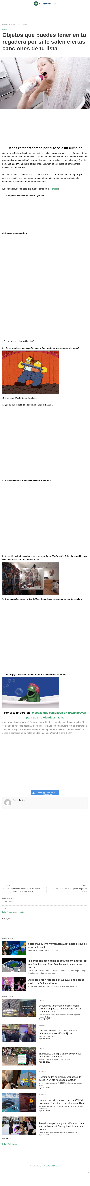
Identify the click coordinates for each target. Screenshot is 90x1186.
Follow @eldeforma (9, 1144)
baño (4, 912)
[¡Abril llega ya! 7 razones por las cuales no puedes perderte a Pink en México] (14, 984)
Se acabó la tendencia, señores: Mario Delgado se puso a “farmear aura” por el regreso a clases (60, 1008)
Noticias (16, 24)
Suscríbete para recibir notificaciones (46, 793)
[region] (45, 13)
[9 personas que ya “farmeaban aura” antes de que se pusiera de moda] (14, 948)
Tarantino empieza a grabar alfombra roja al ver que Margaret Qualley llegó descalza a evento (61, 1126)
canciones (13, 912)
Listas (24, 24)
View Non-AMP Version (52, 1166)
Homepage (6, 24)
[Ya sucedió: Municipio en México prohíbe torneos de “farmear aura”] (19, 1056)
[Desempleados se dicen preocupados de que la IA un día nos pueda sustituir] (19, 1079)
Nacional (42, 1071)
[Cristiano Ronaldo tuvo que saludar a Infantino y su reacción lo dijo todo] (19, 1033)
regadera (54, 189)
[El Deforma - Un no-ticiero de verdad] (45, 3)
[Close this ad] (88, 1172)
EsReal (42, 1000)
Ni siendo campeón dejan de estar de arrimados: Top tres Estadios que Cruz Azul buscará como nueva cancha (57, 964)
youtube (22, 912)
